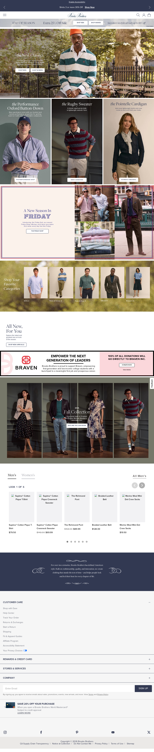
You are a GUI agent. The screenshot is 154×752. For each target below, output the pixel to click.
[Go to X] (148, 732)
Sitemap (130, 743)
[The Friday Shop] (114, 222)
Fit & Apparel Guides (12, 636)
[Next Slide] (149, 7)
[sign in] (144, 15)
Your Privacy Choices (13, 650)
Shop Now (90, 7)
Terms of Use (117, 743)
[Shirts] (36, 283)
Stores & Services (14, 668)
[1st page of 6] (67, 541)
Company (9, 677)
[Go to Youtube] (112, 732)
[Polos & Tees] (87, 283)
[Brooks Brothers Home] (77, 15)
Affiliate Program (10, 641)
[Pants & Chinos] (61, 283)
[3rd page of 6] (75, 541)
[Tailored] (113, 282)
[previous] (135, 485)
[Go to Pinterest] (77, 732)
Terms (90, 694)
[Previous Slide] (4, 7)
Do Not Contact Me (82, 743)
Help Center (8, 613)
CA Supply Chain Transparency (34, 743)
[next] (142, 485)
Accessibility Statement (13, 645)
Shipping (7, 631)
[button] (138, 15)
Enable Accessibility (77, 2)
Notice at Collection (61, 743)
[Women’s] (138, 283)
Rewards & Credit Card (17, 659)
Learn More (24, 713)
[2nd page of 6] (71, 541)
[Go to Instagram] (5, 732)
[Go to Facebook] (41, 732)
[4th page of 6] (79, 541)
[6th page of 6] (86, 541)
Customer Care (13, 602)
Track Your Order (11, 617)
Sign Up (143, 688)
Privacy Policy (102, 694)
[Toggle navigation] (4, 15)
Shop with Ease (10, 608)
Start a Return (9, 627)
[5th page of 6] (83, 541)
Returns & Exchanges (13, 622)
